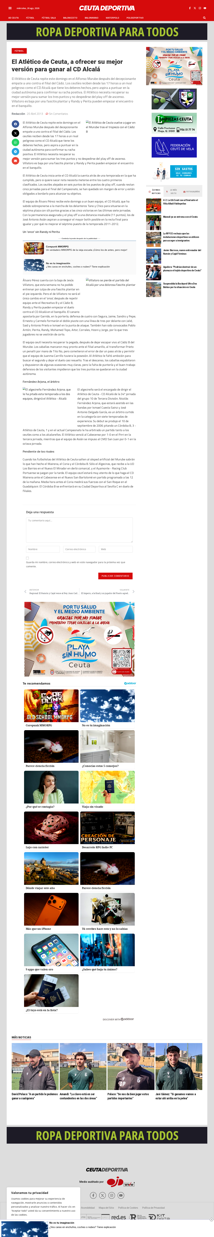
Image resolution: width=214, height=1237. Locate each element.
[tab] (155, 192)
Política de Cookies (128, 1208)
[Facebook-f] (189, 8)
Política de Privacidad (153, 1208)
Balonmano (91, 17)
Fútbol (30, 17)
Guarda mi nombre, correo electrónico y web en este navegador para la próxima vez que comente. (75, 564)
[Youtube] (204, 8)
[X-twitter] (194, 8)
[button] (10, 8)
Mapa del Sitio (106, 1208)
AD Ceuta (13, 17)
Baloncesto (70, 17)
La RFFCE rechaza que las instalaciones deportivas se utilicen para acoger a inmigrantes (181, 237)
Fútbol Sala (49, 17)
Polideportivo (135, 17)
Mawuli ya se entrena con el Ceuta (180, 216)
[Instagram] (199, 8)
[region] (43, 1208)
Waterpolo (112, 17)
